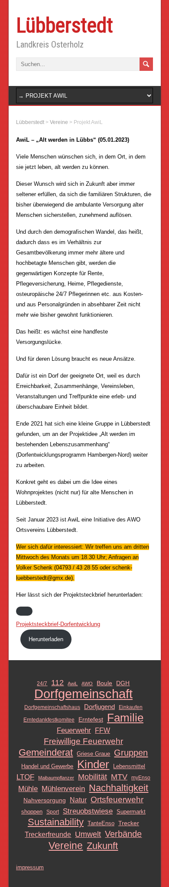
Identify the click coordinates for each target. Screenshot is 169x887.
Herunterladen (46, 639)
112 (57, 682)
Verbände (123, 834)
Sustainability (56, 822)
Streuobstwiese (88, 811)
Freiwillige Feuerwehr (83, 741)
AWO (87, 683)
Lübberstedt (64, 25)
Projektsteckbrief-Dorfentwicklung (58, 624)
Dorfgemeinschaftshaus (52, 707)
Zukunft (102, 846)
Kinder (93, 764)
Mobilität (92, 777)
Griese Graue (93, 753)
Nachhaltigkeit (118, 788)
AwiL (73, 683)
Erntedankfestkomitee (49, 720)
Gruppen (131, 752)
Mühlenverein (63, 788)
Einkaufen (131, 707)
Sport (52, 812)
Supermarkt (131, 811)
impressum (30, 867)
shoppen (31, 811)
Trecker (128, 823)
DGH (123, 683)
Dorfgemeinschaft (83, 694)
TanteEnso (101, 823)
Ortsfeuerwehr (117, 799)
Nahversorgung (44, 800)
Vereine (66, 845)
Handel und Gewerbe (47, 766)
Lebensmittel (129, 766)
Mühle (28, 788)
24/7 (42, 683)
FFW (102, 730)
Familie (125, 717)
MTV (119, 777)
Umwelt (88, 834)
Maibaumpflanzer (56, 777)
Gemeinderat (46, 752)
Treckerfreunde (48, 834)
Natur (78, 800)
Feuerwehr (74, 730)
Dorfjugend (99, 706)
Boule (104, 683)
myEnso (140, 778)
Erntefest (90, 719)
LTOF (25, 777)
